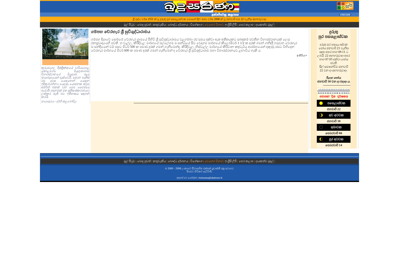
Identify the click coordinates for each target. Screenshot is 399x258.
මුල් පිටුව (130, 24)
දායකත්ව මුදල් (265, 24)
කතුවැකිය (159, 24)
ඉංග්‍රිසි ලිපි (231, 24)
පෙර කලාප (246, 24)
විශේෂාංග (196, 24)
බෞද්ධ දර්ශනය (178, 24)
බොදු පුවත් (144, 24)
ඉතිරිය (302, 55)
